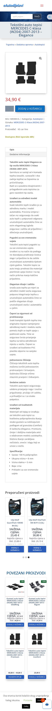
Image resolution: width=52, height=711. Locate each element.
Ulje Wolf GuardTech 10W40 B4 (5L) (15, 523)
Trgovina (10, 44)
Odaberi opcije (15, 677)
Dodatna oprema (24, 44)
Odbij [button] (26, 706)
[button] (40, 58)
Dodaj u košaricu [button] (15, 549)
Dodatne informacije (20, 154)
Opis (12, 149)
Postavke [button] (28, 700)
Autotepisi (40, 44)
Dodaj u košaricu (30, 108)
